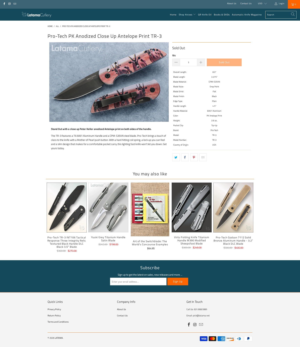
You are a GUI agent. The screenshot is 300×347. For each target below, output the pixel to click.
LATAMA (59, 338)
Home (173, 14)
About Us (231, 3)
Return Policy (54, 315)
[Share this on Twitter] (176, 157)
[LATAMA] (35, 15)
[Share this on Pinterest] (194, 157)
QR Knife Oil (205, 14)
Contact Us (246, 3)
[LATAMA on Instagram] (9, 3)
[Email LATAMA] (14, 3)
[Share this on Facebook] (185, 157)
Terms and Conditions (58, 321)
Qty (174, 55)
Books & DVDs (222, 14)
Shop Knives (185, 14)
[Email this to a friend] (203, 157)
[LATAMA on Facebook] (4, 3)
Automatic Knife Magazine (247, 14)
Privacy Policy (54, 309)
